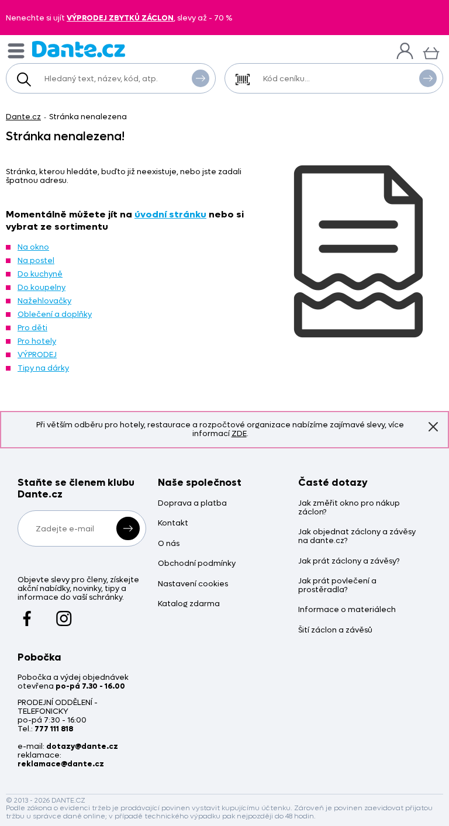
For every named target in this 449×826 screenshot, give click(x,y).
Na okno (33, 247)
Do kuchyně (40, 274)
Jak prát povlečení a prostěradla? (337, 586)
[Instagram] (64, 612)
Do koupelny (41, 287)
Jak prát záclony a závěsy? (348, 561)
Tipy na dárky (43, 368)
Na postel (36, 260)
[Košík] (431, 52)
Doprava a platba (192, 503)
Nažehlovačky (44, 301)
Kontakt (173, 523)
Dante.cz (23, 117)
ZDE (239, 433)
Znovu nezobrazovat (433, 426)
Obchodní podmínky (197, 563)
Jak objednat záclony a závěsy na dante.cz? (357, 536)
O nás (168, 544)
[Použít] (428, 78)
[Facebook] (27, 612)
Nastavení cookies (193, 584)
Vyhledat (200, 78)
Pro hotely (37, 341)
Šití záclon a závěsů (335, 630)
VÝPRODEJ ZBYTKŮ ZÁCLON (120, 18)
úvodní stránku (170, 214)
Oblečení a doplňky (55, 314)
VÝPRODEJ (37, 355)
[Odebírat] (128, 528)
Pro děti (32, 328)
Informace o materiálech (347, 610)
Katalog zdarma (189, 604)
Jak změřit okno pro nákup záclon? (349, 508)
